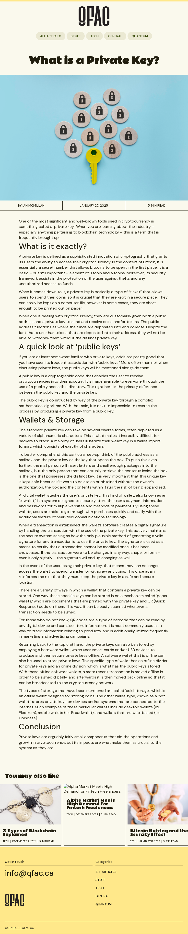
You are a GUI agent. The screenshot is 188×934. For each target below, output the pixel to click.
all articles (50, 36)
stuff (76, 36)
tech (94, 36)
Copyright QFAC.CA (19, 928)
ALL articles (106, 872)
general (115, 36)
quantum (140, 36)
